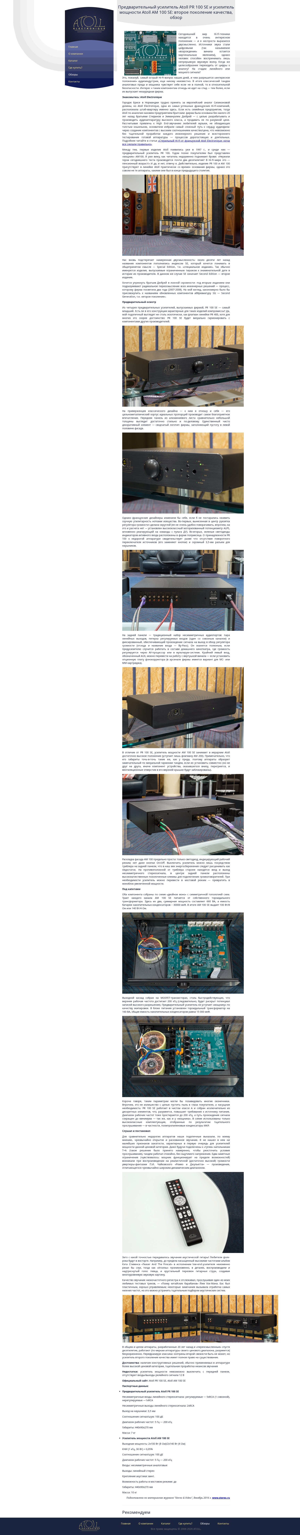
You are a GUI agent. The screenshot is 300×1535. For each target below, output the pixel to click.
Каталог (73, 60)
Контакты (74, 81)
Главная (73, 46)
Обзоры (73, 74)
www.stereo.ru (221, 1497)
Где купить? (75, 67)
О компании (75, 53)
